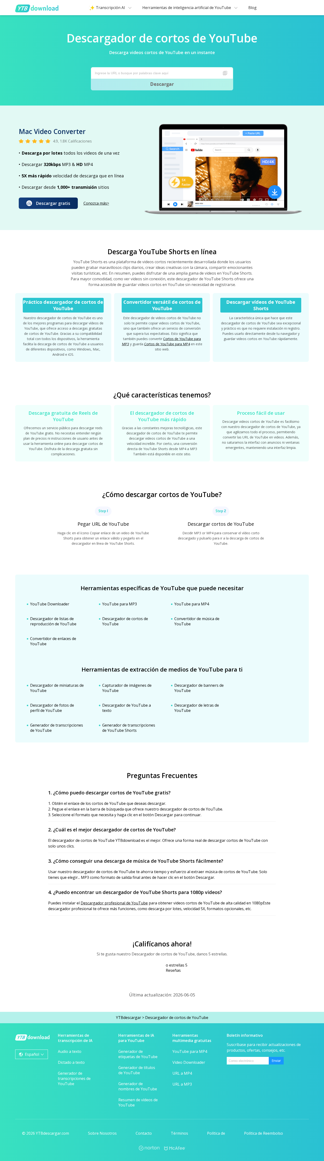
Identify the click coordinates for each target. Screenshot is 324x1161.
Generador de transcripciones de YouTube (74, 1078)
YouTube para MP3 (119, 604)
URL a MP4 (182, 1073)
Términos (179, 1133)
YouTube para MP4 (191, 604)
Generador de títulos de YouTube (136, 1070)
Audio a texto (69, 1051)
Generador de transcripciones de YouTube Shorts (128, 728)
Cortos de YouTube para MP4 (167, 344)
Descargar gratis (53, 203)
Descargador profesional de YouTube (114, 903)
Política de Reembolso (263, 1133)
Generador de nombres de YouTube (137, 1086)
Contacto (144, 1133)
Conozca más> (96, 203)
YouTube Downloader (49, 604)
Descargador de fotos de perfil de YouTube (52, 708)
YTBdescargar (128, 1017)
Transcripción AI (111, 7)
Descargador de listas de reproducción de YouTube (53, 621)
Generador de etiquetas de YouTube (137, 1054)
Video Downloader (188, 1062)
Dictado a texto (71, 1062)
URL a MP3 (182, 1084)
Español (32, 1054)
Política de (216, 1133)
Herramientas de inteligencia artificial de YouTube (187, 7)
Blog (252, 7)
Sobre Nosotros (102, 1133)
